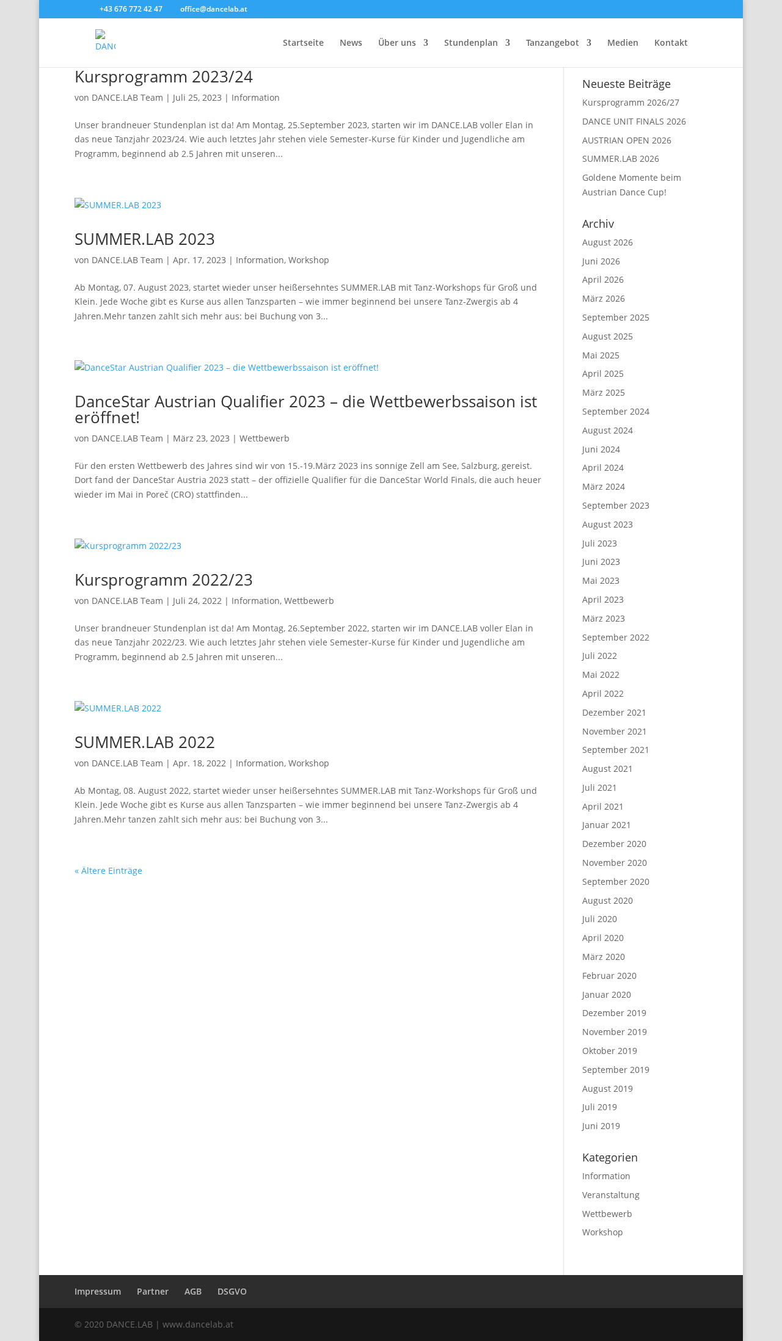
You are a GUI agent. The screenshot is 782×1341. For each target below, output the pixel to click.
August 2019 (607, 1088)
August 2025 (607, 336)
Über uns (397, 43)
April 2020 (603, 937)
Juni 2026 (601, 261)
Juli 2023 (599, 543)
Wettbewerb (264, 438)
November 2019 (614, 1032)
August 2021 (607, 768)
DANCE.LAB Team (127, 97)
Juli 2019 (599, 1107)
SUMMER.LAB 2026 (620, 158)
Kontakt (671, 43)
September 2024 (615, 411)
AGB (193, 1291)
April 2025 (603, 373)
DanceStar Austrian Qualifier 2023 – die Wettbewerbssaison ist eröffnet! (306, 409)
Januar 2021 (606, 824)
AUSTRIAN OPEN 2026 (626, 140)
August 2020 (607, 900)
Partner (153, 1291)
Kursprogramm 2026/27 (630, 102)
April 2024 (603, 467)
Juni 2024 (601, 449)
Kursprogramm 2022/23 (164, 580)
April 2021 (603, 806)
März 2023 (603, 618)
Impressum (98, 1291)
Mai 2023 (600, 580)
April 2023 (603, 599)
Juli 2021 (599, 787)
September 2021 (615, 749)
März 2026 (603, 298)
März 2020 (603, 956)
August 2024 (607, 430)
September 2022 (615, 637)
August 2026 (607, 242)
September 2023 (615, 505)
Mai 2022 (600, 674)
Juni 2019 (601, 1126)
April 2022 (603, 693)
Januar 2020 (606, 994)
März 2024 (603, 486)
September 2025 (615, 317)
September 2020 (615, 881)
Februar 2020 (609, 975)
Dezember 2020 (614, 843)
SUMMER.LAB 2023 (145, 239)
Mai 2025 (600, 355)
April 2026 (603, 279)
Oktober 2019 (609, 1050)
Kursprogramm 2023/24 (164, 76)
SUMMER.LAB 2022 (145, 742)
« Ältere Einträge (108, 870)
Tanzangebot (552, 43)
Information (256, 97)
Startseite (303, 43)
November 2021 (614, 731)
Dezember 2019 (614, 1013)
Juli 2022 (599, 655)
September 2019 (615, 1069)
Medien (622, 43)
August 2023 (607, 524)
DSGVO (232, 1291)
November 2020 (614, 862)
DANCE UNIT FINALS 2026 (634, 121)
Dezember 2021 (614, 712)
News (351, 43)
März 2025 (603, 392)
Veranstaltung (611, 1195)
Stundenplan (471, 43)
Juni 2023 (601, 561)
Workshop (308, 260)
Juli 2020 (599, 919)
